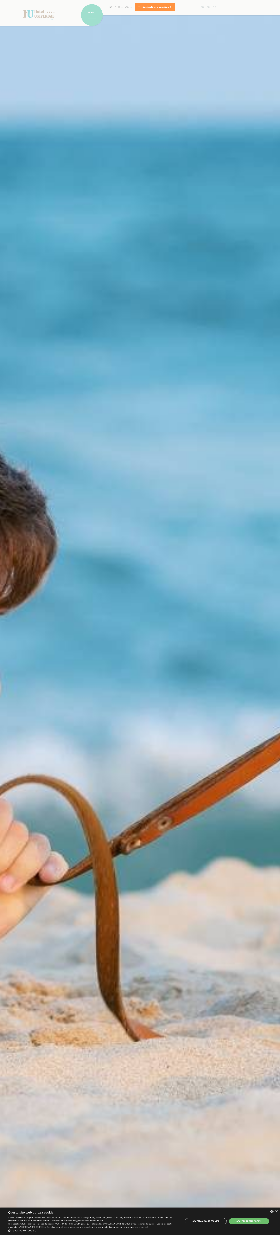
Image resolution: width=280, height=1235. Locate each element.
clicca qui (143, 1227)
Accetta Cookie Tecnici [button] (205, 1221)
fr (208, 7)
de (214, 7)
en (202, 7)
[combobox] (272, 1211)
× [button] (276, 1211)
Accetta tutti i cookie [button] (249, 1221)
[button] (93, 1231)
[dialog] (140, 1221)
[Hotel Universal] (38, 15)
